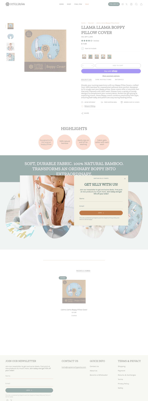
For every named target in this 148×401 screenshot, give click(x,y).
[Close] (125, 179)
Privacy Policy (113, 218)
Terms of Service (84, 219)
